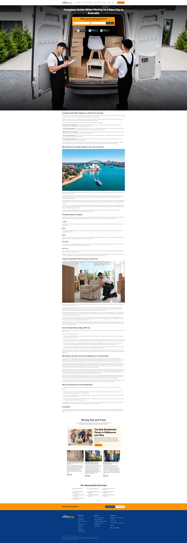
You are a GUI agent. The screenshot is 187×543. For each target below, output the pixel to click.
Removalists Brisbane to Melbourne (79, 499)
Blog (79, 522)
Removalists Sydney (78, 488)
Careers (80, 528)
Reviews (80, 526)
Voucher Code (81, 531)
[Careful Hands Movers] (67, 2)
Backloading (97, 524)
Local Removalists (78, 2)
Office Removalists (97, 2)
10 (99, 478)
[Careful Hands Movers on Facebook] (111, 528)
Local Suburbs (81, 524)
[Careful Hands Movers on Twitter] (116, 528)
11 (100, 478)
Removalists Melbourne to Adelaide (94, 492)
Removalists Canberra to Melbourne (93, 495)
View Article (98, 445)
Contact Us (80, 517)
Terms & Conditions (82, 521)
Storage (108, 2)
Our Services (97, 526)
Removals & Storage (98, 522)
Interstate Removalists (88, 2)
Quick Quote (81, 529)
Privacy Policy (81, 519)
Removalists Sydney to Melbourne (78, 492)
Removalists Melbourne (93, 488)
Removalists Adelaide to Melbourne (108, 492)
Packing (104, 2)
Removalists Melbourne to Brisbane (108, 495)
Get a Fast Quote (110, 506)
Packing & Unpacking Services (100, 521)
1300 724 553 (121, 2)
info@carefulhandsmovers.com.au (117, 522)
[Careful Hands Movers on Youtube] (118, 528)
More (113, 2)
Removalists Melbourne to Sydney (108, 489)
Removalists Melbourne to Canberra (79, 495)
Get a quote (110, 23)
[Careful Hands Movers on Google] (113, 528)
